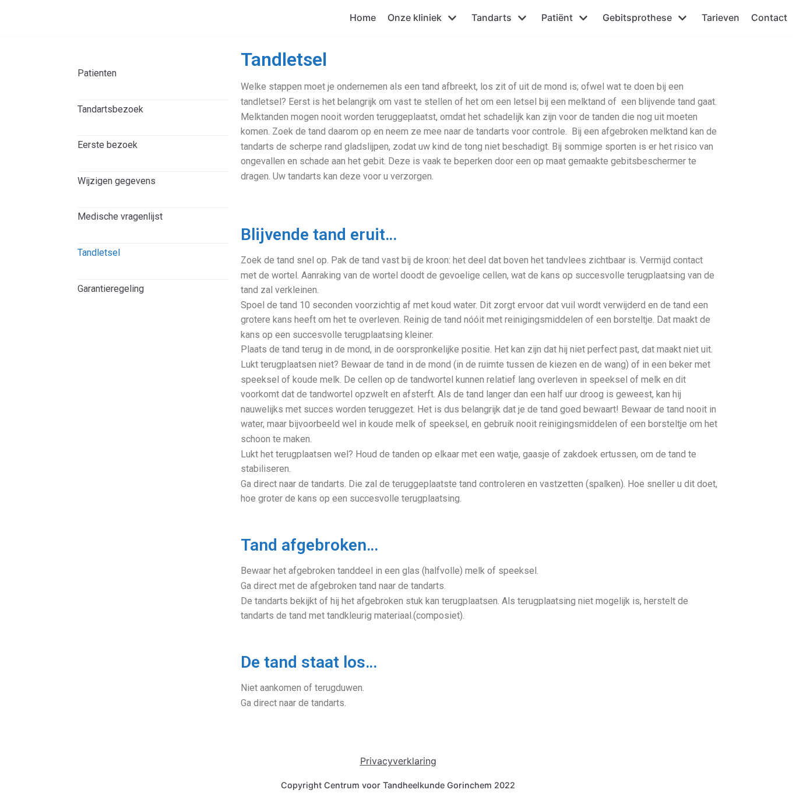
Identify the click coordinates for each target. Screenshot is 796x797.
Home (363, 17)
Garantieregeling (111, 288)
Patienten (97, 73)
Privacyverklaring (398, 761)
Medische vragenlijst (120, 216)
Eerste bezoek (108, 144)
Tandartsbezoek (110, 109)
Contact (769, 17)
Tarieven (720, 17)
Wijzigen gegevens (117, 180)
